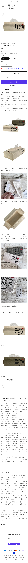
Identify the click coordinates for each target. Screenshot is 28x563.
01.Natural (5, 58)
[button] (3, 6)
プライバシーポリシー (19, 557)
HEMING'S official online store (13, 555)
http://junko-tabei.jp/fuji (7, 435)
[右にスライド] (17, 41)
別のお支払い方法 (14, 85)
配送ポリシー (8, 559)
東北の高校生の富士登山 (8, 92)
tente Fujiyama (6, 459)
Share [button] (4, 524)
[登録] (21, 538)
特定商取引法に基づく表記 (18, 559)
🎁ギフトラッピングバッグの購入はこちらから (12, 68)
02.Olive (14, 58)
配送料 (2, 53)
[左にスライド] (10, 41)
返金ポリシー (11, 557)
